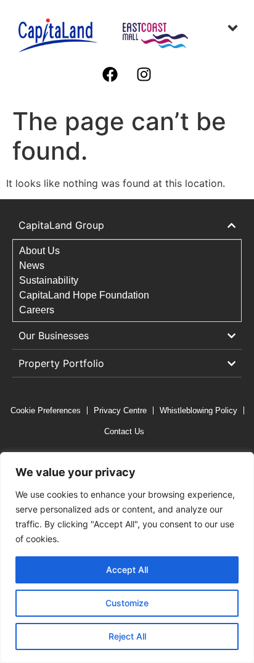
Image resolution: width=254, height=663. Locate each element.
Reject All (127, 636)
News (31, 265)
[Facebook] (110, 74)
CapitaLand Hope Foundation (84, 295)
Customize (127, 603)
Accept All (127, 569)
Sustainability (48, 280)
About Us (39, 250)
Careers (36, 310)
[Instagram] (144, 74)
